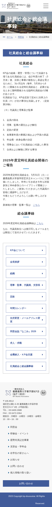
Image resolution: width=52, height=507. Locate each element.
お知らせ (14, 459)
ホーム (10, 37)
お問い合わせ (17, 466)
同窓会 (21, 37)
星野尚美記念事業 (19, 440)
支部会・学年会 (18, 446)
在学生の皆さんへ (19, 453)
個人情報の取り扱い (20, 472)
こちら (36, 205)
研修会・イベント (19, 433)
